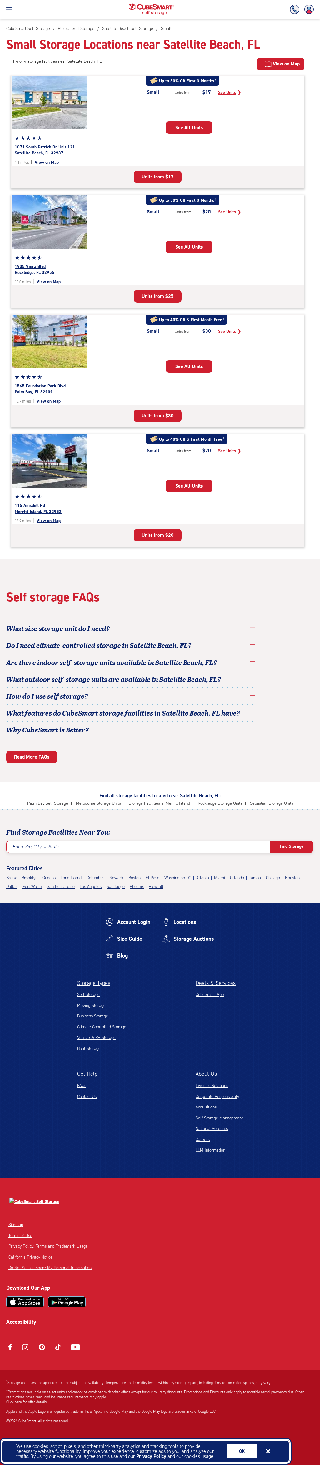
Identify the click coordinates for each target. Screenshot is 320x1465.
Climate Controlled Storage (101, 1027)
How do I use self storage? (47, 696)
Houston (292, 878)
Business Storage (92, 1016)
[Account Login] (308, 9)
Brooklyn (30, 878)
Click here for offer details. (27, 1402)
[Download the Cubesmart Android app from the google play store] (67, 1301)
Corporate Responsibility (217, 1096)
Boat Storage (89, 1048)
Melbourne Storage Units (98, 803)
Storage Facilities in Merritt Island (159, 803)
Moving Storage (91, 1005)
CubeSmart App (210, 994)
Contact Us (87, 1096)
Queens (49, 878)
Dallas (12, 887)
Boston (134, 878)
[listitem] (165, 29)
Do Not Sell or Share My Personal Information (50, 1268)
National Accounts (212, 1129)
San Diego (116, 887)
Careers (203, 1139)
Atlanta (202, 878)
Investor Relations (212, 1086)
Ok (242, 1451)
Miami (219, 878)
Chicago (273, 878)
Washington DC (177, 878)
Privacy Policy (151, 1456)
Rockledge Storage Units (220, 803)
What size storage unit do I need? (58, 628)
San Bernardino (61, 887)
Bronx (11, 878)
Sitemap (15, 1225)
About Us (206, 1074)
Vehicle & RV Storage (96, 1038)
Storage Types (93, 983)
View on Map (47, 162)
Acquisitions (206, 1107)
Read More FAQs (31, 757)
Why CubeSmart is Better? (47, 730)
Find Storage (291, 846)
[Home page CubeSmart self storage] (151, 5)
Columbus (95, 878)
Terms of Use (20, 1236)
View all (156, 887)
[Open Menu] (9, 9)
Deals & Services (216, 983)
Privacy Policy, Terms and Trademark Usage (48, 1246)
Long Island (71, 878)
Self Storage (88, 994)
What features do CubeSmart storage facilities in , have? (123, 713)
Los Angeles (91, 887)
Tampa (255, 878)
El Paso (152, 878)
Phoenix (137, 887)
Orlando (237, 878)
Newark (116, 878)
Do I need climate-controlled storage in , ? (99, 645)
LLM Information (210, 1150)
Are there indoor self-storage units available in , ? (111, 662)
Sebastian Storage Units (271, 803)
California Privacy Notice (30, 1257)
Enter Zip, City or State (35, 846)
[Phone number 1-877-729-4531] (296, 9)
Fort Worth (32, 887)
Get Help (87, 1074)
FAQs (81, 1086)
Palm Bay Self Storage (47, 803)
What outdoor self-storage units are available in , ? (113, 679)
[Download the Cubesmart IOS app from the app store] (25, 1301)
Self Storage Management (219, 1118)
